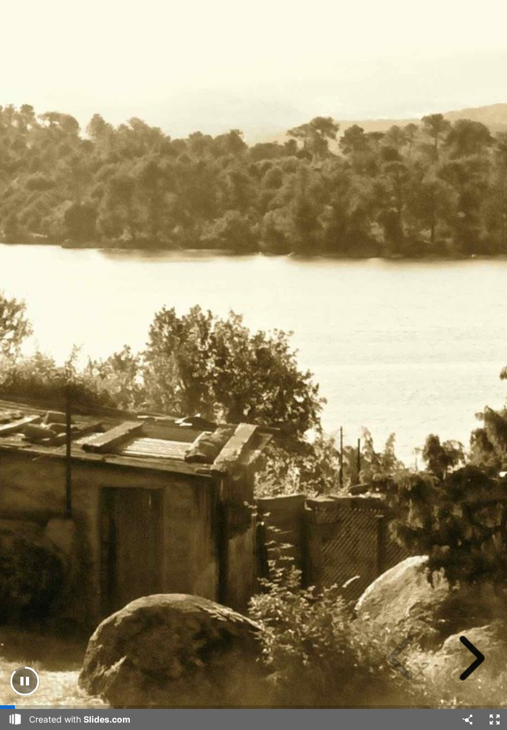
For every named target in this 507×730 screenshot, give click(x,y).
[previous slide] (404, 658)
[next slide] (468, 658)
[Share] (467, 719)
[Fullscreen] (494, 719)
